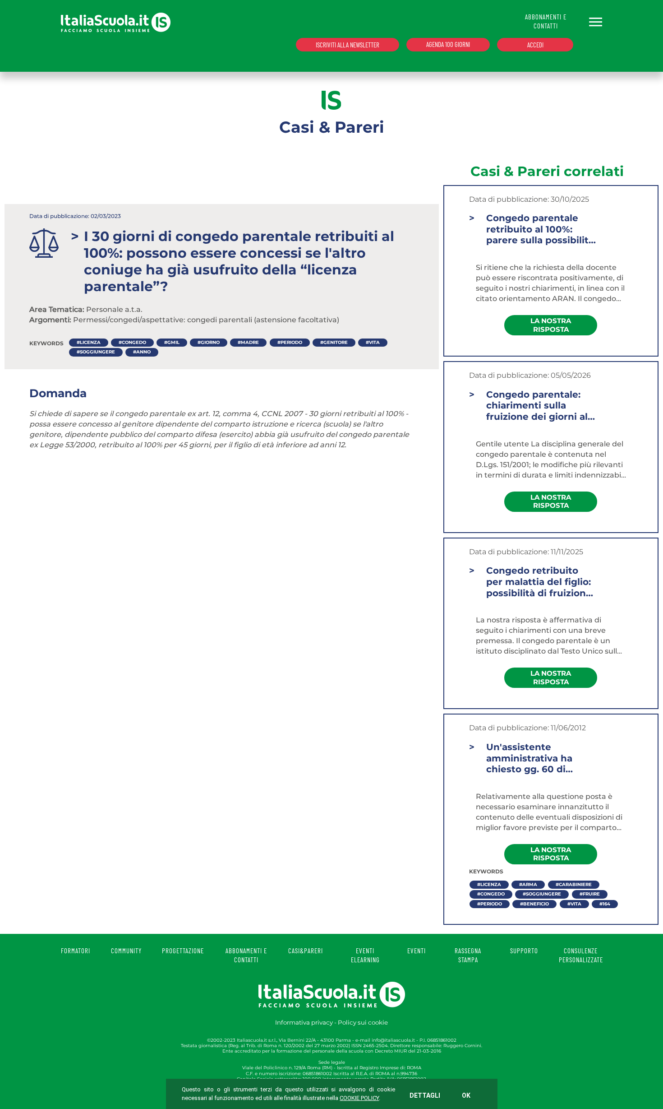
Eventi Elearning (365, 955)
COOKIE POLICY (359, 1098)
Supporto (524, 951)
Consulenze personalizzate (581, 955)
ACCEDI (535, 45)
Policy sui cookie (363, 1022)
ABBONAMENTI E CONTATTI (545, 21)
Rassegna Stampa (468, 955)
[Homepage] (115, 22)
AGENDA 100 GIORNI (448, 44)
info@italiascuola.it (393, 1040)
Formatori (75, 951)
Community (126, 951)
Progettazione (183, 951)
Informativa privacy (304, 1022)
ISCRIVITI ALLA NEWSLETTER (347, 45)
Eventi (416, 951)
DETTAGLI (425, 1095)
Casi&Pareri (305, 951)
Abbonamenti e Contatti (246, 955)
